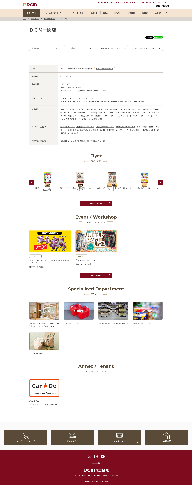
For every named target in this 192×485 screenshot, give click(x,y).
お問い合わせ (162, 2)
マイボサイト (128, 2)
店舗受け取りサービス (85, 126)
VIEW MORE (96, 275)
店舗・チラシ (31, 13)
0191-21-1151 (66, 76)
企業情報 (158, 13)
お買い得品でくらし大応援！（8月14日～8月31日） (112, 189)
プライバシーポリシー (82, 475)
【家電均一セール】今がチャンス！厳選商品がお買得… (48, 189)
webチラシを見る (96, 203)
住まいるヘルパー (67, 126)
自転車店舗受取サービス (125, 126)
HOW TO (117, 13)
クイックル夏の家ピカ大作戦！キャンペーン (144, 189)
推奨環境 (106, 475)
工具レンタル (73, 129)
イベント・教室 (77, 13)
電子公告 (115, 475)
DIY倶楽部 (131, 13)
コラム (105, 13)
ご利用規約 (96, 475)
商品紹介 (94, 13)
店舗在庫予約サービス (105, 126)
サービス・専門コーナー (54, 13)
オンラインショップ (145, 2)
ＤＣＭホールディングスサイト (108, 2)
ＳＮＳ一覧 (96, 463)
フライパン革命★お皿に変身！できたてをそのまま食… (80, 189)
